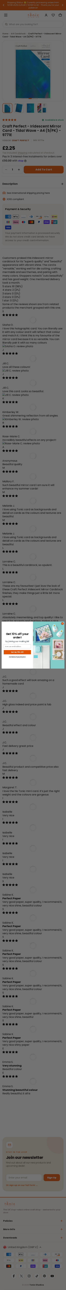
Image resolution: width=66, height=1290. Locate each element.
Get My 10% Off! (17, 652)
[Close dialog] (62, 623)
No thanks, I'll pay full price (17, 657)
